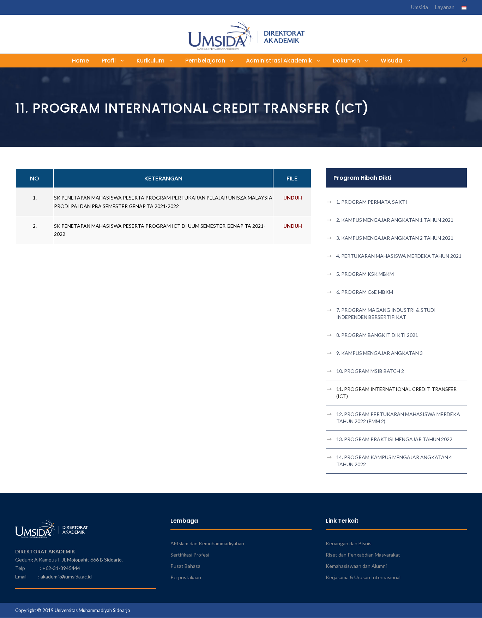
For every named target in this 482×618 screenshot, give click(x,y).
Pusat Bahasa (185, 566)
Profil (109, 61)
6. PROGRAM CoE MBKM (364, 292)
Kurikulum (150, 61)
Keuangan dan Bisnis (349, 543)
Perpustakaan (185, 577)
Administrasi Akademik (279, 61)
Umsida (419, 7)
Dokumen (346, 61)
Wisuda (391, 61)
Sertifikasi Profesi (189, 555)
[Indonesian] (464, 8)
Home (80, 61)
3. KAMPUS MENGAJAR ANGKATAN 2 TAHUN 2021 (394, 238)
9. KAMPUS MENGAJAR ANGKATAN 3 (379, 353)
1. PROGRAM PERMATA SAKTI (371, 202)
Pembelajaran (205, 61)
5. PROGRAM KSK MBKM (365, 274)
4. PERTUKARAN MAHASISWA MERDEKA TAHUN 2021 (399, 256)
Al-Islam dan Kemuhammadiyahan (207, 543)
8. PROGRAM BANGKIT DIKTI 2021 (377, 335)
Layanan (444, 7)
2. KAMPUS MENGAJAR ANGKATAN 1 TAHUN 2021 (394, 220)
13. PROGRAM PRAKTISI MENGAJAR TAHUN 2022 (394, 439)
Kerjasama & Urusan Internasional (363, 577)
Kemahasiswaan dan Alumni (356, 566)
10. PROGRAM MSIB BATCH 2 (370, 371)
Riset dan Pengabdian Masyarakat (363, 555)
